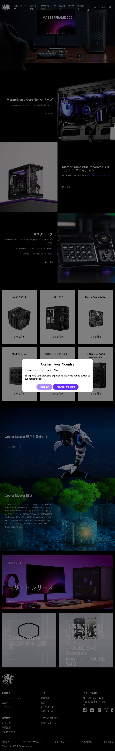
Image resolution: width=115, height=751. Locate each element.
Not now (44, 386)
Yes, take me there (65, 386)
